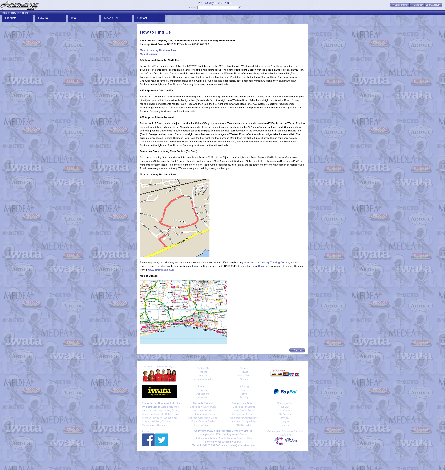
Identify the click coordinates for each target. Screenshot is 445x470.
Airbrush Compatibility (244, 421)
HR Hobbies (167, 414)
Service (244, 368)
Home (5, 12)
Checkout (285, 410)
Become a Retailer (203, 379)
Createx (146, 421)
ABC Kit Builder (244, 425)
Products (203, 386)
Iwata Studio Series (244, 410)
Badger (161, 425)
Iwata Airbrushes (203, 410)
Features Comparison (203, 414)
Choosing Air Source (244, 406)
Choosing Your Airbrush (203, 406)
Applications (202, 393)
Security (244, 397)
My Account (285, 414)
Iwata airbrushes (169, 406)
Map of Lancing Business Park (158, 50)
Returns (244, 390)
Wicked (156, 421)
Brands (203, 390)
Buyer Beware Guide (202, 421)
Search (192, 7)
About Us (203, 375)
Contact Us (203, 368)
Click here (264, 266)
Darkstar (166, 421)
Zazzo (175, 410)
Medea (166, 410)
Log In (285, 421)
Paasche (147, 425)
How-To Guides (202, 425)
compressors (154, 410)
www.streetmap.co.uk (161, 269)
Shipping (244, 386)
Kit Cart (285, 406)
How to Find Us (19, 12)
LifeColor (155, 414)
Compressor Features (244, 414)
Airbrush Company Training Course (268, 262)
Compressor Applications (244, 417)
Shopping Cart (285, 403)
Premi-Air (147, 417)
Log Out (285, 425)
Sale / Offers (244, 375)
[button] (400, 5)
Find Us (203, 371)
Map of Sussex (148, 54)
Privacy (285, 417)
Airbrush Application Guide (202, 417)
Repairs (244, 371)
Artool (145, 414)
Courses (202, 397)
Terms (244, 393)
